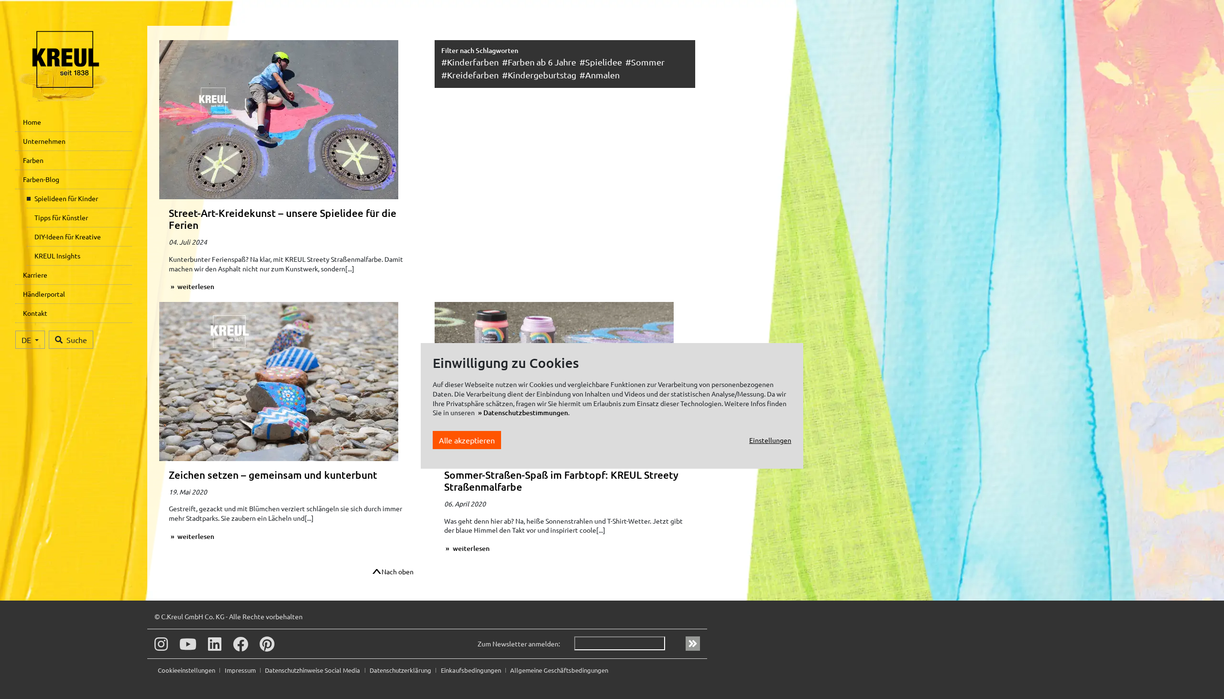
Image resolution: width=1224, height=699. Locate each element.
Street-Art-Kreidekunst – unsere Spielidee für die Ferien (282, 218)
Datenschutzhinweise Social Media (313, 670)
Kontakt (35, 313)
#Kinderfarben (470, 62)
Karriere (35, 274)
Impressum (241, 670)
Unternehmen (44, 141)
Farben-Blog (41, 179)
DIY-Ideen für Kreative (67, 236)
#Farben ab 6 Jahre (539, 62)
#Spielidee (600, 62)
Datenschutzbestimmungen (525, 412)
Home (32, 122)
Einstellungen (770, 439)
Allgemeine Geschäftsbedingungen (559, 670)
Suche (76, 339)
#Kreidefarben (470, 75)
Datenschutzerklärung (401, 670)
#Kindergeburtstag (539, 75)
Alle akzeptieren (467, 439)
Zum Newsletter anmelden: (519, 643)
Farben (33, 160)
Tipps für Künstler (61, 217)
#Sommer (645, 62)
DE (27, 339)
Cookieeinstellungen (187, 670)
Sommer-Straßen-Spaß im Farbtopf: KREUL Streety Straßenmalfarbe (561, 480)
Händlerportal (44, 294)
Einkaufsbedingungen (472, 670)
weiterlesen (195, 286)
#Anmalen (599, 75)
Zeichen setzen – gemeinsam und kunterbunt (273, 474)
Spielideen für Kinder (66, 198)
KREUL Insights (57, 255)
